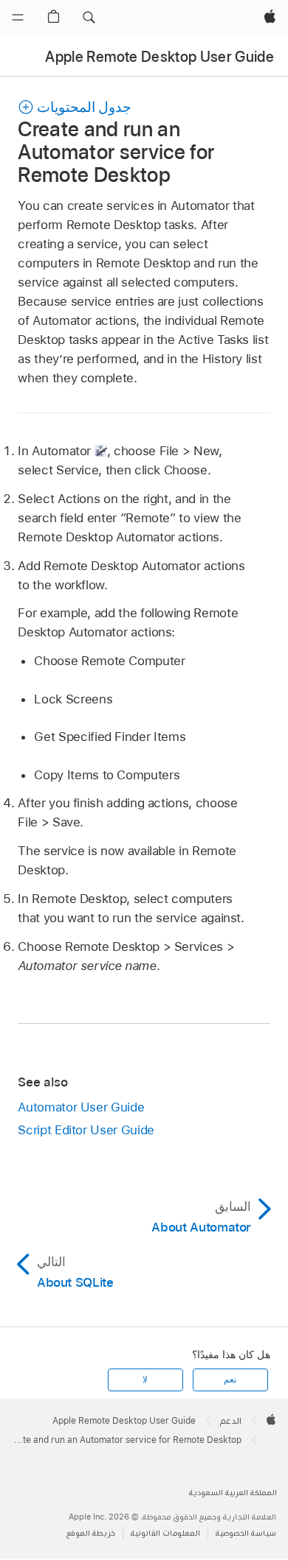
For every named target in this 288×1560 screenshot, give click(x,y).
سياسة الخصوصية (246, 1533)
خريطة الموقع (90, 1533)
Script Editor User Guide (86, 1129)
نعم (230, 1379)
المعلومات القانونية (165, 1533)
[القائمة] (17, 17)
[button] (88, 17)
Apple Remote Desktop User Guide (159, 57)
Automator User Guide (81, 1107)
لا (145, 1379)
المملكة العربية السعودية (233, 1493)
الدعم (230, 1420)
